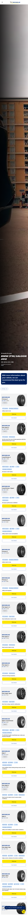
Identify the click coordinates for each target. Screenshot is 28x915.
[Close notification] (24, 907)
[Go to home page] (15, 2)
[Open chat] (23, 911)
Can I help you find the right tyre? (14, 907)
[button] (22, 910)
